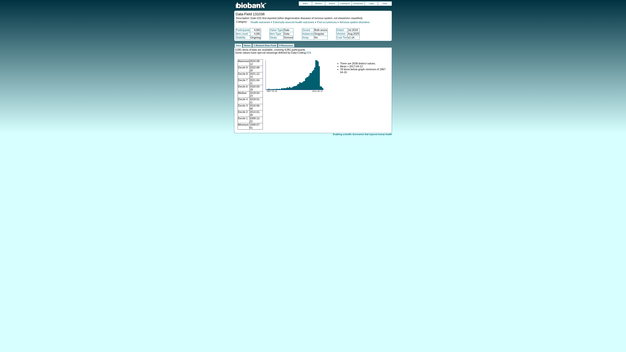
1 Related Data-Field (265, 45)
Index (305, 3)
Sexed (306, 30)
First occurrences (327, 22)
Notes (247, 45)
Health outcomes (260, 22)
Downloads (358, 3)
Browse (318, 3)
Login (371, 3)
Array (305, 37)
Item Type (275, 33)
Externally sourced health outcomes (293, 22)
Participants (243, 30)
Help (385, 3)
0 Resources (286, 45)
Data (238, 45)
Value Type (276, 30)
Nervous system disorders (355, 22)
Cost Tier (342, 37)
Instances (307, 33)
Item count (242, 33)
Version (341, 33)
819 (308, 52)
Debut (340, 30)
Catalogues (345, 3)
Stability (240, 37)
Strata (273, 37)
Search (332, 3)
